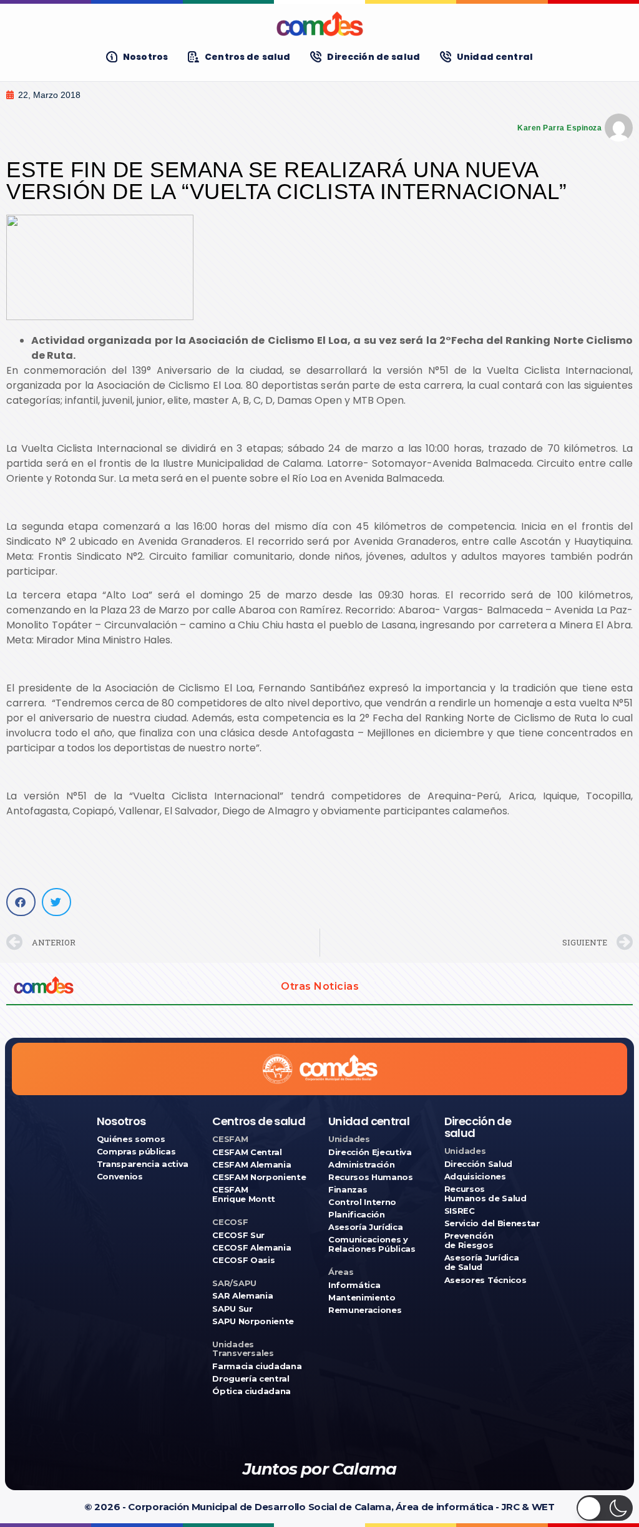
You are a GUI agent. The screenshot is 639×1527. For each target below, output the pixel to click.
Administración (361, 1164)
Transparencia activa (143, 1164)
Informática (354, 1285)
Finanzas (347, 1189)
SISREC (459, 1211)
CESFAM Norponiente (259, 1177)
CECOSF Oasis (243, 1260)
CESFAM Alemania (251, 1164)
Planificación (356, 1214)
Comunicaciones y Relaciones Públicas (372, 1244)
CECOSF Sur (238, 1235)
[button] (21, 902)
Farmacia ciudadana (256, 1366)
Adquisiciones (475, 1176)
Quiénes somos (131, 1139)
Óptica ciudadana (251, 1391)
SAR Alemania (242, 1295)
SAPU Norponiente (253, 1321)
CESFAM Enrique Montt (243, 1194)
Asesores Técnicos (485, 1280)
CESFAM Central (246, 1152)
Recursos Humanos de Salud (485, 1193)
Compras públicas (136, 1151)
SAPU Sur (232, 1309)
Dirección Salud (478, 1164)
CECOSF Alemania (251, 1247)
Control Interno (362, 1202)
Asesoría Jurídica (365, 1227)
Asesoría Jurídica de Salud (481, 1262)
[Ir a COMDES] (319, 23)
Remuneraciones (364, 1310)
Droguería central (250, 1378)
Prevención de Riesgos (469, 1240)
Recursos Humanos (370, 1177)
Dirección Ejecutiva (370, 1152)
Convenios (120, 1176)
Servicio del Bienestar (492, 1223)
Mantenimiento (362, 1297)
